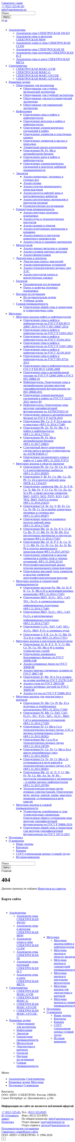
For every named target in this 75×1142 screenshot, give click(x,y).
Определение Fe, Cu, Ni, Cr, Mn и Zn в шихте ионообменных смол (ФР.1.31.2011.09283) (47, 752)
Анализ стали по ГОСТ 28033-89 (43, 683)
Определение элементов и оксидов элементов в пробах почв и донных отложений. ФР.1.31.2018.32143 (45, 558)
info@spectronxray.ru (13, 9)
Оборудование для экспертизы (35, 85)
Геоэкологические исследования (43, 205)
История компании (28, 857)
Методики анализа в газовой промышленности (34, 806)
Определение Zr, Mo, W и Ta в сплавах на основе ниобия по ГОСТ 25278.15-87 (48, 678)
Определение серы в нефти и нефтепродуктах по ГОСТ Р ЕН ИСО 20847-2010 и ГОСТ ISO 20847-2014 (46, 323)
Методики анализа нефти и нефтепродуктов (43, 316)
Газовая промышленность (32, 303)
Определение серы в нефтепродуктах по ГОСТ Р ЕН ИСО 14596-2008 (48, 367)
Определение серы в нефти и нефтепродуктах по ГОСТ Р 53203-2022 (48, 331)
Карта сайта (30, 1131)
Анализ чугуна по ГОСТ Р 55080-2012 (47, 693)
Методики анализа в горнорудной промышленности (37, 583)
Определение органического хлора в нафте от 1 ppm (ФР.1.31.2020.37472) (46, 459)
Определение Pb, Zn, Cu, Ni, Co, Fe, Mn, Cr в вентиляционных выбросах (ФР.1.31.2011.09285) (48, 470)
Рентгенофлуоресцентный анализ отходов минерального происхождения (47, 566)
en (6, 20)
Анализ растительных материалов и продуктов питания (45, 201)
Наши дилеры (24, 844)
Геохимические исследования (41, 284)
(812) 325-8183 (37, 1112)
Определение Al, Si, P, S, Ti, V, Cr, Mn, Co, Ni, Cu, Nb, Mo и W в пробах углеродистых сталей (47, 647)
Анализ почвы (32, 183)
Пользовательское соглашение (20, 1128)
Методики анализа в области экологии (40, 463)
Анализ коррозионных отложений (44, 264)
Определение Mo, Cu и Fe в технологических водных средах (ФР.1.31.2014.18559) (43, 743)
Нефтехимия (24, 111)
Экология (22, 173)
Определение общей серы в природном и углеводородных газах (47, 309)
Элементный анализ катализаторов (45, 147)
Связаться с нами (12, 3)
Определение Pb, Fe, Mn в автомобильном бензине (39, 152)
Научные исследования (30, 294)
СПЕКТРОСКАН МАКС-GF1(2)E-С (39, 78)
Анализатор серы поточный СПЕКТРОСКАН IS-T (28, 966)
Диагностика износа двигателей (43, 261)
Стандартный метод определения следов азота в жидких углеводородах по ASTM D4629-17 (46, 450)
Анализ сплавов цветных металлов (45, 251)
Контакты (22, 847)
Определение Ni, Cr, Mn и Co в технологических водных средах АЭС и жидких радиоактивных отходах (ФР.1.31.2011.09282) (48, 731)
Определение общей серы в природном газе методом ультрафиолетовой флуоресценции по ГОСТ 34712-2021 (47, 831)
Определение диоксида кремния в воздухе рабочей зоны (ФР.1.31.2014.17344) (44, 522)
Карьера (21, 850)
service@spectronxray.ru (55, 1125)
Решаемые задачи (19, 82)
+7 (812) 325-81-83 (12, 6)
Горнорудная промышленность (35, 209)
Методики (15, 313)
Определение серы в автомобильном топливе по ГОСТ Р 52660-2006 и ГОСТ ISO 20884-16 (48, 375)
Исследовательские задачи (39, 297)
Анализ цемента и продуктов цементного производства (41, 237)
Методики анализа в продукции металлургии (44, 641)
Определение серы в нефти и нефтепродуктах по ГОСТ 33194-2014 (46, 338)
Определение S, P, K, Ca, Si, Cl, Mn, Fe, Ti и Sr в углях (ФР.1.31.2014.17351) (47, 636)
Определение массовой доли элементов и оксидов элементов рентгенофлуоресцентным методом (48, 574)
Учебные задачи (33, 300)
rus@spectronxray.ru (53, 1122)
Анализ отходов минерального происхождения (42, 188)
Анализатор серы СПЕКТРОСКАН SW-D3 (43, 33)
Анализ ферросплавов (37, 254)
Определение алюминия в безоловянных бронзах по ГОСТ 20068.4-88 (43, 657)
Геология (21, 281)
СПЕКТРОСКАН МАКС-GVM (35, 68)
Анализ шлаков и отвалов (39, 225)
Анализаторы (17, 29)
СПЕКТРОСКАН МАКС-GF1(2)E (37, 75)
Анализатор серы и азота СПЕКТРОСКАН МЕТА (28, 979)
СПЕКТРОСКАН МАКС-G (33, 72)
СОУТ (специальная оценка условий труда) (43, 853)
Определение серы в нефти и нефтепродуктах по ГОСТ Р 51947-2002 (48, 344)
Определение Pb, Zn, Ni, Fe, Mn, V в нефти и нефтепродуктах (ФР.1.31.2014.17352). (45, 431)
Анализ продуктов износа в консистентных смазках (40, 276)
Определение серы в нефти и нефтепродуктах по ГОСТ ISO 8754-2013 (46, 359)
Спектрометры (18, 65)
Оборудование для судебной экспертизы (48, 95)
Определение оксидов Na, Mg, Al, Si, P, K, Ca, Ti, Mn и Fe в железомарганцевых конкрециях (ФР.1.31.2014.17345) (48, 591)
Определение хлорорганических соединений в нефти (43, 129)
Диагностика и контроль (31, 258)
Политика (7, 1122)
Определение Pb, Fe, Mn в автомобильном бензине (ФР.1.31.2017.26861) (39, 441)
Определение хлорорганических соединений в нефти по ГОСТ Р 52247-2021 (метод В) (47, 398)
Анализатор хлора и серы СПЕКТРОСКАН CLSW (28, 943)
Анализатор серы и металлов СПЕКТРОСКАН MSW (34, 38)
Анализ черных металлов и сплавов (45, 248)
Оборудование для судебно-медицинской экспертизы (40, 90)
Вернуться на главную (52, 888)
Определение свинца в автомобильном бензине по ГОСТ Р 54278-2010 (47, 416)
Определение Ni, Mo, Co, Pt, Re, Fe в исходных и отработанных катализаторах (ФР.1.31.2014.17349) (46, 706)
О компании (16, 840)
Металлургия (24, 245)
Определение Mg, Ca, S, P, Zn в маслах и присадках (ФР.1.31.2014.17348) (47, 423)
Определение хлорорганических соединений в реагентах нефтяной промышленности (44, 167)
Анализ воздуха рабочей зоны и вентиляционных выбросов (43, 194)
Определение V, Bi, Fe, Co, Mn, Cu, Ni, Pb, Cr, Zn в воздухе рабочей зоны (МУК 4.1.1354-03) (47, 480)
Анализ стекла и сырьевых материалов (47, 241)
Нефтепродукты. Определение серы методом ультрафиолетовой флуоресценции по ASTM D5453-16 (45, 408)
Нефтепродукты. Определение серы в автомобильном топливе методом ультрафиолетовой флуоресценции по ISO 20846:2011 (46, 387)
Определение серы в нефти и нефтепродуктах (41, 116)
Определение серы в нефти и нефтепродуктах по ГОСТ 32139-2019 (46, 351)
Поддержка (16, 837)
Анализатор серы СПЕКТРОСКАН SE (40, 49)
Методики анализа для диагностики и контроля (63, 991)
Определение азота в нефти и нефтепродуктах (41, 158)
